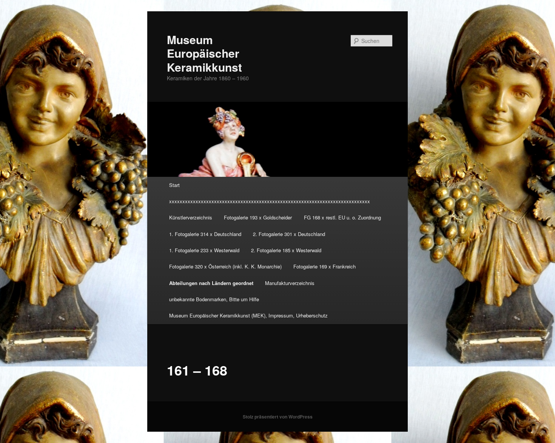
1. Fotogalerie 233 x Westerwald (204, 250)
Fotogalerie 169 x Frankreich (324, 266)
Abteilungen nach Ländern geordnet (211, 283)
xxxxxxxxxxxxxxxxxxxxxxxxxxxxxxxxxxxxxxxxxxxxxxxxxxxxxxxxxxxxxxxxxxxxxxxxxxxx (269, 201)
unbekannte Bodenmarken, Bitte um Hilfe (214, 299)
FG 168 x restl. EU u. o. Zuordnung (342, 217)
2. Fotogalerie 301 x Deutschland (289, 234)
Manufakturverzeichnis (289, 283)
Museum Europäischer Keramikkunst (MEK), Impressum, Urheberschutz (248, 315)
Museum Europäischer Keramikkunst (204, 53)
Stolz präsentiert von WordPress (278, 416)
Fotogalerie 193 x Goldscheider (258, 217)
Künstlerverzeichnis (190, 217)
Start (174, 185)
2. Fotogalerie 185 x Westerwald (286, 250)
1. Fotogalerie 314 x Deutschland (205, 234)
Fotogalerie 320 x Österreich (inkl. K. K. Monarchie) (225, 266)
